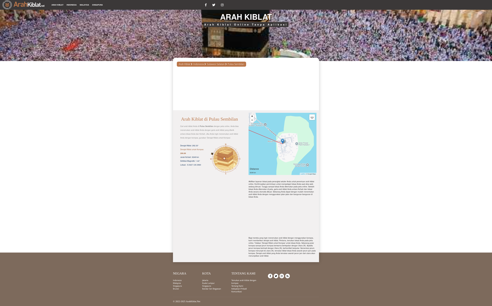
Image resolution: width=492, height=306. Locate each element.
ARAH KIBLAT (57, 5)
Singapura (97, 5)
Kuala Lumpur (208, 283)
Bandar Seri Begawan (211, 289)
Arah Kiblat (184, 64)
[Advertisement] (246, 88)
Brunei (176, 289)
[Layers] (312, 117)
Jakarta (205, 280)
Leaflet (302, 174)
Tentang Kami (237, 286)
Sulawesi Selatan (216, 64)
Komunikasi (236, 291)
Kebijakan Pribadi (239, 289)
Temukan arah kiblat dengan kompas (243, 281)
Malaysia (84, 5)
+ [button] (252, 116)
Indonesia (71, 5)
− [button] (252, 120)
